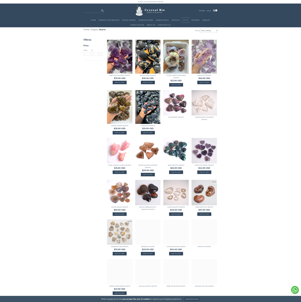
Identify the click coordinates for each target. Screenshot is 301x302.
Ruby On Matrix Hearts (176, 286)
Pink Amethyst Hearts (204, 207)
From (85, 50)
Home (93, 20)
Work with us (164, 25)
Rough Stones (129, 20)
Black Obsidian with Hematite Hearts (148, 208)
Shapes (185, 20)
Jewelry (206, 20)
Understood (192, 299)
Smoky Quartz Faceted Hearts (148, 166)
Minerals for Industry (109, 20)
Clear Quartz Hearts (176, 207)
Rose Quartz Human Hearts (119, 165)
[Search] (102, 10)
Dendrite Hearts (148, 246)
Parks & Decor (137, 25)
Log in (209, 11)
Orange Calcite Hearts (204, 286)
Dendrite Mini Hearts (119, 246)
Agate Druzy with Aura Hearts (176, 76)
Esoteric (196, 20)
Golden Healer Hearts (176, 246)
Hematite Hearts (204, 246)
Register (202, 11)
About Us (151, 25)
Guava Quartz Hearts (148, 286)
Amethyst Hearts (204, 75)
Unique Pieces (162, 20)
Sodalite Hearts (148, 125)
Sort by (197, 30)
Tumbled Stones (145, 20)
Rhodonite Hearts (176, 117)
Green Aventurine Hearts (119, 286)
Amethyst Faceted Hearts (119, 75)
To (92, 50)
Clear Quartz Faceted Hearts (204, 118)
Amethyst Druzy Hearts (204, 165)
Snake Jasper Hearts (119, 125)
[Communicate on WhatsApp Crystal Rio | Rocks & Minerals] (295, 290)
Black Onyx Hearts (148, 75)
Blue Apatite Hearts (176, 165)
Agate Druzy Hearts (119, 207)
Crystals (175, 20)
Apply (101, 54)
